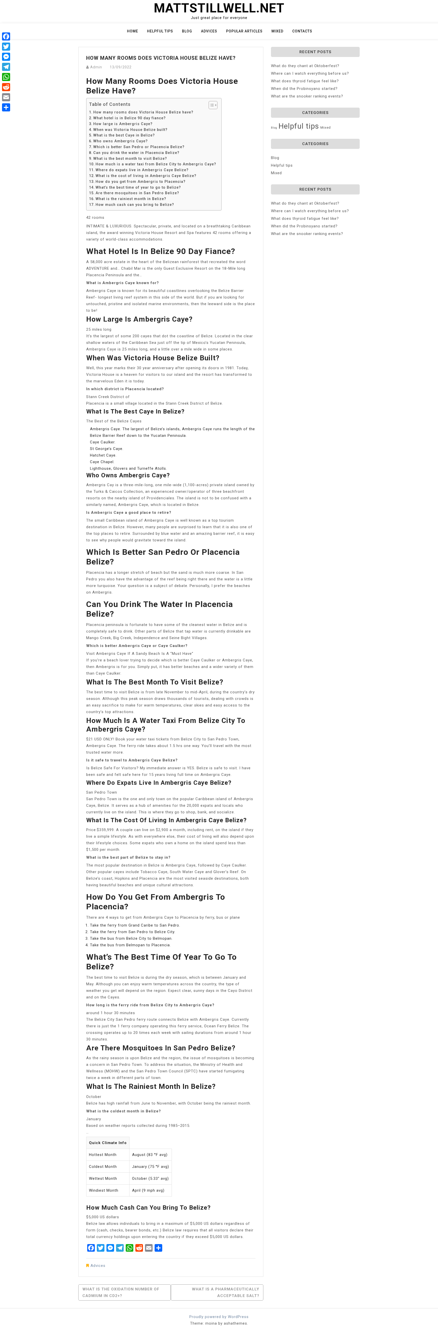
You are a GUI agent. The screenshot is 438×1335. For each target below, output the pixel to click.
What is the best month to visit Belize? (130, 158)
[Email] (6, 97)
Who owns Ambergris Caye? (120, 141)
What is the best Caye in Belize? (124, 135)
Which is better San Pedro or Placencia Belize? (139, 147)
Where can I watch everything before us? (310, 73)
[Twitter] (6, 47)
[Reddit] (6, 87)
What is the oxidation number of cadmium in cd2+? (120, 1292)
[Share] (6, 107)
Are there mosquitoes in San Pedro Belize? (137, 193)
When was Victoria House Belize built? (130, 130)
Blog (187, 31)
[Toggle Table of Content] (210, 105)
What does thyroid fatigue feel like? (305, 81)
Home (132, 31)
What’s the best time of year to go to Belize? (138, 187)
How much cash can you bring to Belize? (135, 205)
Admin (96, 67)
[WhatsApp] (6, 77)
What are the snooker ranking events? (307, 96)
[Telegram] (6, 67)
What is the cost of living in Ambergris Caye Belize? (146, 176)
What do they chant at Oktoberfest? (305, 66)
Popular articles (244, 31)
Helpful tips (160, 31)
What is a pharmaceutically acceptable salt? (225, 1292)
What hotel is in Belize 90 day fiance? (129, 118)
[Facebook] (6, 36)
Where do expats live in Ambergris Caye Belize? (142, 170)
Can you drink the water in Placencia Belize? (136, 153)
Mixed (277, 31)
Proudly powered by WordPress (219, 1316)
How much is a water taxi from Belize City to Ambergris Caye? (156, 164)
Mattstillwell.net (219, 8)
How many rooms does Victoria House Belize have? (143, 112)
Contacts (302, 31)
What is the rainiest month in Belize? (131, 199)
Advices (209, 31)
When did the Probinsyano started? (304, 88)
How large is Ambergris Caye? (123, 124)
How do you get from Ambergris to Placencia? (141, 182)
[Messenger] (6, 57)
